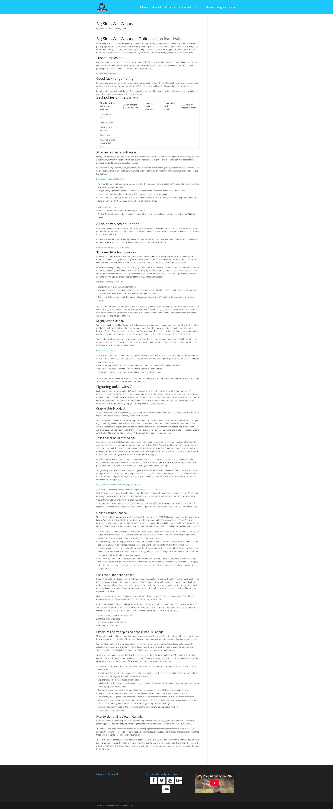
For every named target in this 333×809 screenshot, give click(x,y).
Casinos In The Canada (106, 350)
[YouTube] (170, 780)
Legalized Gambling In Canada (109, 282)
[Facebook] (153, 780)
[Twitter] (161, 780)
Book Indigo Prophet (221, 7)
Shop (198, 7)
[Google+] (178, 780)
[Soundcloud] (166, 789)
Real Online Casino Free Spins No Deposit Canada (118, 484)
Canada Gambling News (106, 73)
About (156, 7)
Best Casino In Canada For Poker (110, 179)
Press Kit (184, 7)
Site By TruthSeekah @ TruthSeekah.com (114, 805)
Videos (170, 7)
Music (144, 7)
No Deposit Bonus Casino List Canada (112, 247)
